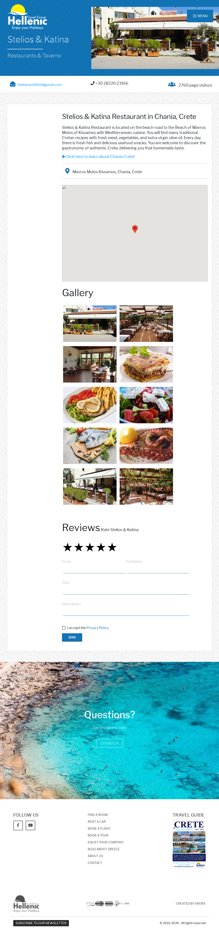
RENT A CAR (97, 822)
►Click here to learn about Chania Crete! (98, 156)
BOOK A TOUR (98, 835)
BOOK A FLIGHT (99, 828)
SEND (72, 637)
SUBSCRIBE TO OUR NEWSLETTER (41, 923)
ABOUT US (95, 856)
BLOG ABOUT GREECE (104, 849)
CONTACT (95, 863)
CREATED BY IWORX (191, 903)
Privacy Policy (97, 628)
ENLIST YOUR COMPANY (106, 842)
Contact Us (109, 743)
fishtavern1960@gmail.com (40, 85)
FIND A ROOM (98, 815)
